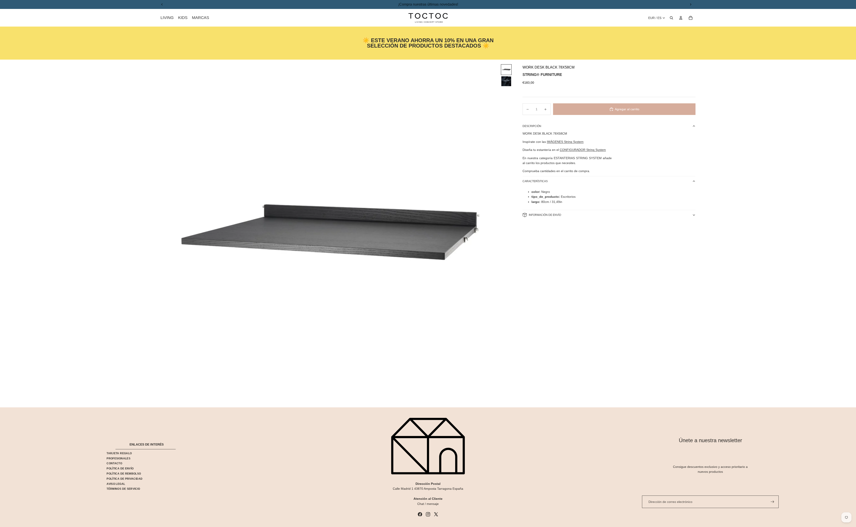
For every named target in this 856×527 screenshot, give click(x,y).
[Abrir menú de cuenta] (681, 18)
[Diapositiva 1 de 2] (506, 70)
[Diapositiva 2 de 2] (506, 81)
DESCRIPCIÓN (532, 126)
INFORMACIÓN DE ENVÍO (545, 215)
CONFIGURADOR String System (583, 150)
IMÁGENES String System (565, 142)
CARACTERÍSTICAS (535, 181)
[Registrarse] (772, 502)
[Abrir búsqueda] (671, 18)
